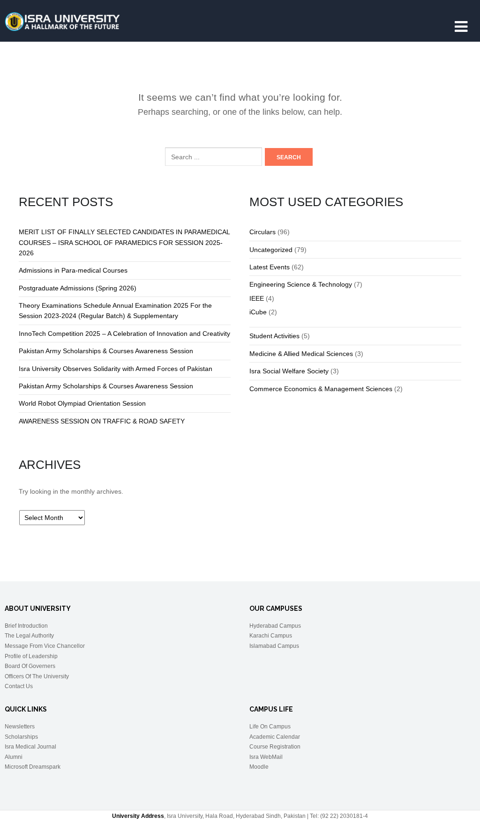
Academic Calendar (274, 737)
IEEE (256, 298)
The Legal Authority (29, 635)
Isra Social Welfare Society (289, 371)
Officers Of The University (37, 676)
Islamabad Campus (274, 646)
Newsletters (20, 726)
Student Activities (274, 336)
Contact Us (19, 686)
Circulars (262, 232)
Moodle (259, 767)
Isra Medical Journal (30, 746)
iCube (258, 312)
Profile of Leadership (31, 656)
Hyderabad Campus (275, 626)
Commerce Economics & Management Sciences (320, 389)
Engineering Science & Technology (300, 284)
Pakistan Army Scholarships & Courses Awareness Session (106, 351)
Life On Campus (270, 726)
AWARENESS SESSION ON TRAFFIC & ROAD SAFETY (102, 421)
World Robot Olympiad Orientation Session (82, 403)
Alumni (13, 757)
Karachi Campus (270, 635)
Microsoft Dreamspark (32, 767)
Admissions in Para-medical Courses (73, 270)
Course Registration (274, 746)
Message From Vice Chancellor (45, 646)
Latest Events (269, 267)
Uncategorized (270, 249)
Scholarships (21, 737)
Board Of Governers (30, 666)
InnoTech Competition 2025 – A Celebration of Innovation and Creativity (124, 333)
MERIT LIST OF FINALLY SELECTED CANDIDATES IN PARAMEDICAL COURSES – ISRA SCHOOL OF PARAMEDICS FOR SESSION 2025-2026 (124, 242)
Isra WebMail (266, 757)
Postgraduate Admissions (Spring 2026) (77, 288)
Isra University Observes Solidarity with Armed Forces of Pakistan (115, 368)
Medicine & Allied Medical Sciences (301, 353)
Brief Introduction (26, 626)
